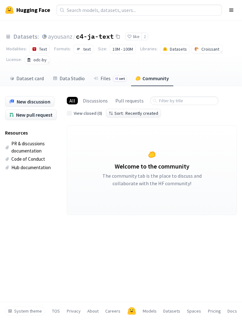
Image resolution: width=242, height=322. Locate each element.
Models (150, 311)
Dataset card (30, 78)
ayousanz (60, 36)
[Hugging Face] (131, 311)
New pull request (34, 115)
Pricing (214, 311)
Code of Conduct (28, 159)
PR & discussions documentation (28, 147)
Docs (232, 311)
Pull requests (129, 100)
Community (155, 78)
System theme (28, 311)
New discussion (33, 101)
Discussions (95, 100)
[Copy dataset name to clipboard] (118, 36)
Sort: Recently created (136, 113)
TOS (56, 311)
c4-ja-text (95, 36)
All (72, 100)
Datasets (171, 311)
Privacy (74, 311)
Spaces (194, 311)
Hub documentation (31, 167)
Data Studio (72, 78)
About (93, 311)
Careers (112, 311)
